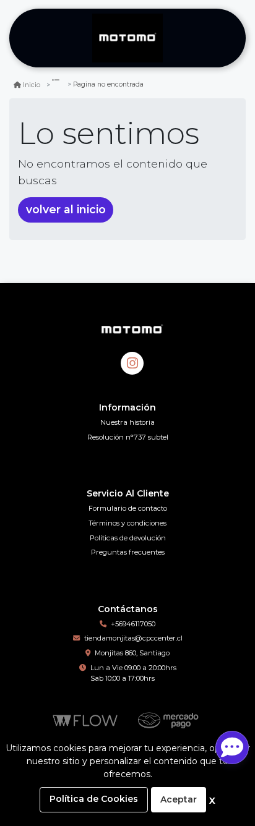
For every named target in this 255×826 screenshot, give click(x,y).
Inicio (31, 85)
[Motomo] (127, 38)
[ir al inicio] (132, 328)
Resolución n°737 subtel (127, 437)
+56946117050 (133, 624)
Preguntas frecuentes (128, 552)
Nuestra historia (127, 422)
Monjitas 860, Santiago (132, 653)
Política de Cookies (94, 798)
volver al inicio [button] (66, 209)
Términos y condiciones (127, 523)
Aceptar (178, 799)
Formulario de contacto (128, 508)
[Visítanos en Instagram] (132, 363)
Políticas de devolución (128, 538)
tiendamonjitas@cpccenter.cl (133, 638)
